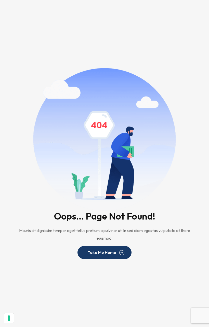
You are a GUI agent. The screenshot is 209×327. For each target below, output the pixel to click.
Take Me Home (102, 252)
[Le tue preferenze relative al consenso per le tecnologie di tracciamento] (9, 318)
